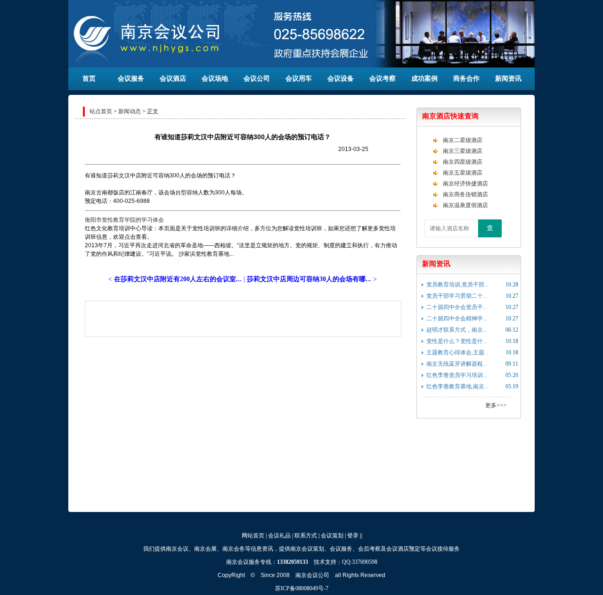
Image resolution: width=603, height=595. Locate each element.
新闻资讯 (508, 78)
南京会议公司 (312, 575)
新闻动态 (129, 111)
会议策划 (332, 535)
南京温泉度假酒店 (465, 205)
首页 (89, 78)
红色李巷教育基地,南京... (457, 386)
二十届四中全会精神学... (456, 318)
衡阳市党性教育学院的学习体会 (124, 220)
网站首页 (253, 535)
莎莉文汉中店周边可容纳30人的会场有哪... (309, 279)
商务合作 (466, 78)
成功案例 (424, 78)
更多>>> (495, 405)
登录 (353, 535)
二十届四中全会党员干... (456, 307)
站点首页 (101, 111)
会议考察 (382, 78)
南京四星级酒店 (462, 162)
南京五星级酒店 (462, 172)
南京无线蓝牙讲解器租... (456, 363)
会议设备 (340, 78)
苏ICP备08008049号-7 (301, 588)
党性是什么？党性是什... (456, 341)
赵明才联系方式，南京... (456, 330)
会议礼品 (279, 535)
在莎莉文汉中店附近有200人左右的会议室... (178, 279)
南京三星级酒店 (462, 151)
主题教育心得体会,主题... (457, 352)
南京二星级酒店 (462, 140)
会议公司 (257, 78)
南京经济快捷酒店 (465, 183)
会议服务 (131, 78)
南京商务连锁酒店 (465, 194)
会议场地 (215, 78)
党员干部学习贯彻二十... (456, 296)
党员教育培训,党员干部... (457, 284)
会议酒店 (173, 78)
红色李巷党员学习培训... (456, 375)
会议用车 (298, 78)
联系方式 (305, 535)
